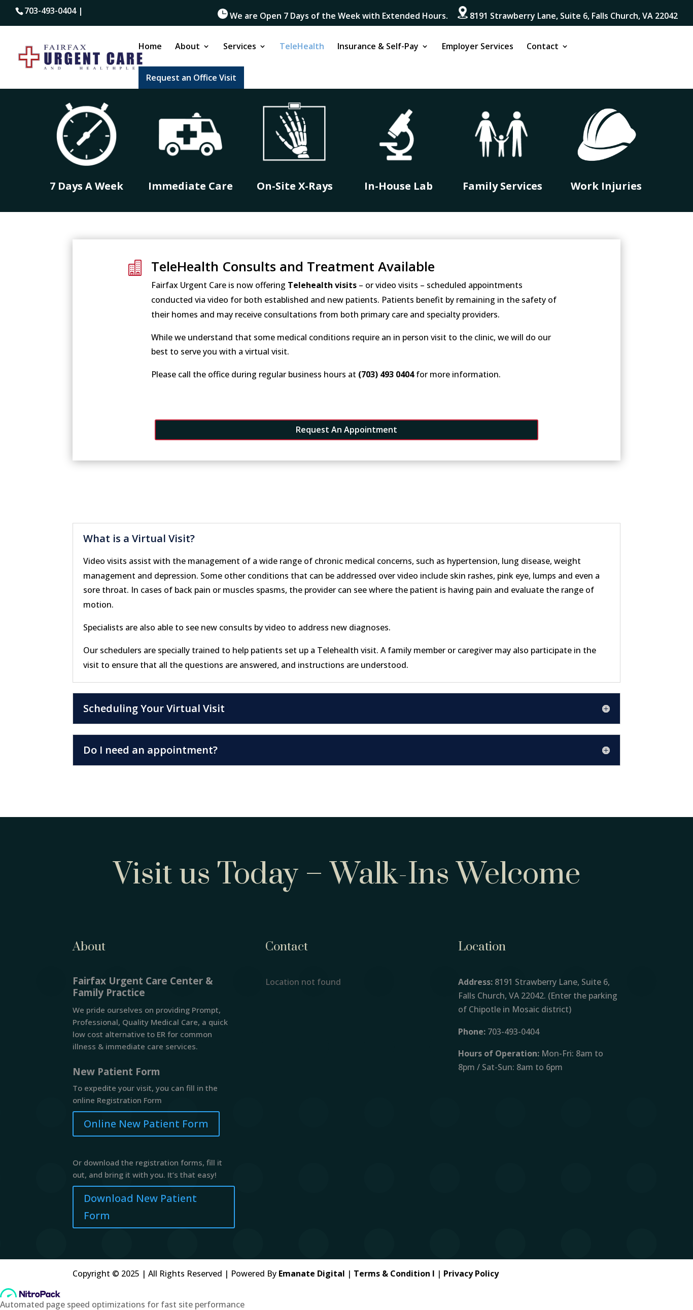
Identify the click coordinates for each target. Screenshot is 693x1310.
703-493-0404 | (53, 10)
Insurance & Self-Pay (378, 47)
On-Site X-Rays (295, 186)
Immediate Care (190, 186)
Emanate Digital (312, 1273)
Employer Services (477, 47)
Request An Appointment (346, 429)
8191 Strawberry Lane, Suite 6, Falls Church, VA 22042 (573, 15)
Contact (543, 47)
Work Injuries (606, 186)
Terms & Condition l (394, 1273)
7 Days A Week (86, 186)
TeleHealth (302, 47)
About (187, 47)
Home (150, 47)
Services (239, 47)
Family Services (502, 186)
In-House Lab (398, 186)
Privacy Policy (471, 1273)
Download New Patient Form (140, 1206)
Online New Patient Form (146, 1123)
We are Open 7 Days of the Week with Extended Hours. (338, 15)
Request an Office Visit (191, 77)
